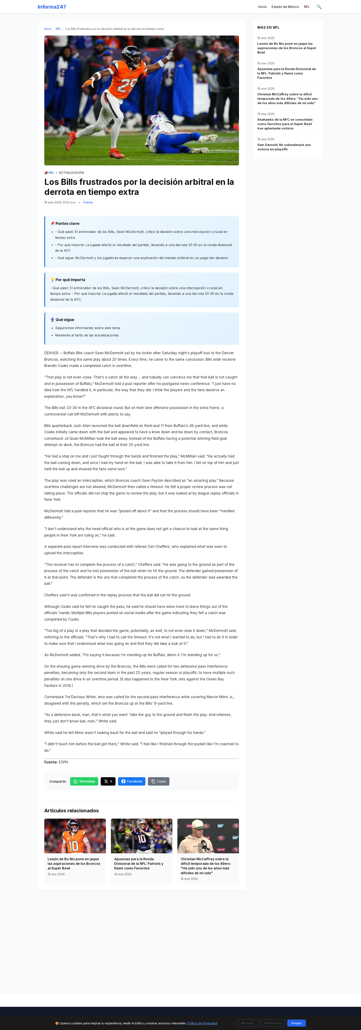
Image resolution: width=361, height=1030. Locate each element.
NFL (307, 7)
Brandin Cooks (56, 366)
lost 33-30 (68, 408)
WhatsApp (87, 781)
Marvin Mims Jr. (220, 697)
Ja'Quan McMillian (79, 438)
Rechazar (247, 1023)
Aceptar (296, 1023)
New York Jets (173, 679)
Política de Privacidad (202, 1023)
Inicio (262, 7)
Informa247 (52, 7)
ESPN (63, 762)
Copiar (161, 781)
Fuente (88, 202)
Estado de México (285, 7)
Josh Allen (82, 426)
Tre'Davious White (80, 697)
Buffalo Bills (73, 353)
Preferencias (272, 1023)
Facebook (134, 781)
